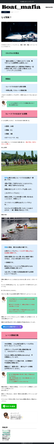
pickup (5, 12)
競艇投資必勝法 (49, 7)
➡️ (12, 326)
